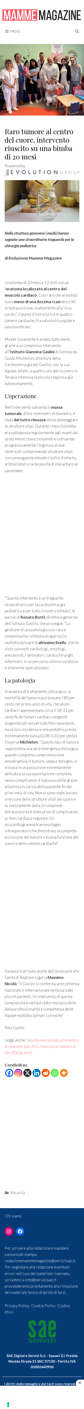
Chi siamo (13, 1216)
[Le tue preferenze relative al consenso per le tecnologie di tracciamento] (8, 1404)
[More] (64, 1073)
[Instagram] (18, 1073)
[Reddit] (46, 1073)
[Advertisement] (42, 535)
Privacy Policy (17, 1305)
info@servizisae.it (40, 1279)
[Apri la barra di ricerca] (77, 31)
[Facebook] (9, 1073)
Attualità (17, 1192)
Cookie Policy (43, 1305)
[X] (27, 1073)
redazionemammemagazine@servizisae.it (40, 1260)
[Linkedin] (36, 1073)
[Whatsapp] (55, 1073)
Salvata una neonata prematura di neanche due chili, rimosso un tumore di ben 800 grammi (41, 1046)
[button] (42, 200)
